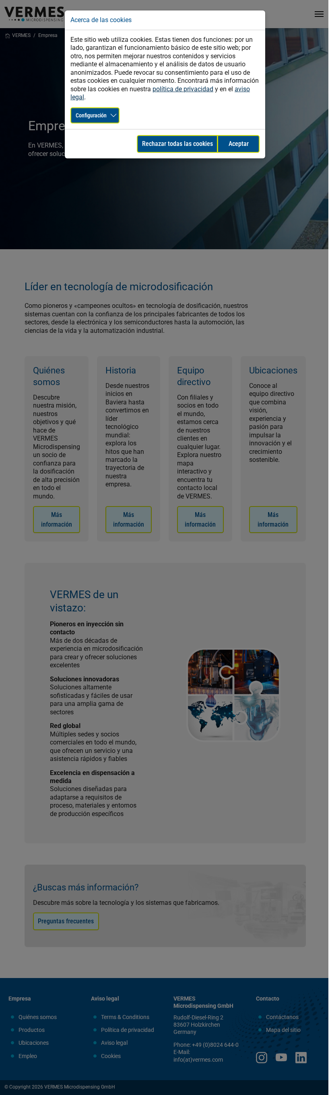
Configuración (91, 115)
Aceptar (239, 144)
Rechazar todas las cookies (177, 144)
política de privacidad (183, 89)
